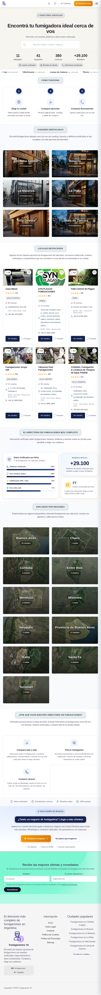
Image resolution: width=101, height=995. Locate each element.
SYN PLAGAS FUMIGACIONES (46, 290)
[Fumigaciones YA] (4, 3)
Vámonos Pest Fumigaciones (45, 368)
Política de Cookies (50, 935)
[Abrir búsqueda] (49, 3)
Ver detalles (12, 339)
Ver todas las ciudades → (82, 954)
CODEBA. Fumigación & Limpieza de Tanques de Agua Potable (83, 370)
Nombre (27, 874)
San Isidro (12, 379)
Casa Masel (11, 289)
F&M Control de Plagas (82, 289)
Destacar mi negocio (36, 839)
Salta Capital (13, 298)
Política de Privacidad (50, 939)
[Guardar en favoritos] (29, 272)
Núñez (42, 301)
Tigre (74, 298)
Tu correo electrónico (74, 874)
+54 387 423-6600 (15, 314)
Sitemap (50, 942)
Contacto (50, 931)
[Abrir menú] (96, 3)
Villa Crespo (46, 379)
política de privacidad (69, 884)
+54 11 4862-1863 (48, 404)
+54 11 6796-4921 (80, 316)
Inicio (50, 923)
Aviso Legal (50, 927)
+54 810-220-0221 (80, 410)
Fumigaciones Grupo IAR (16, 368)
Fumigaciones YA (19, 945)
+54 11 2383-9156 (15, 400)
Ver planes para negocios (66, 839)
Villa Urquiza (78, 382)
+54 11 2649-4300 (48, 333)
